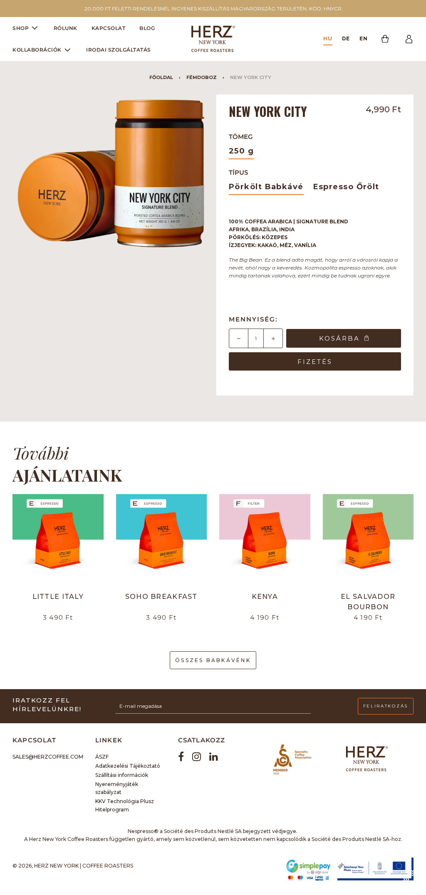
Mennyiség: (253, 319)
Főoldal (161, 77)
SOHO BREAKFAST (161, 597)
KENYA (265, 597)
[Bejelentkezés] (409, 39)
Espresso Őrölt (346, 186)
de (346, 38)
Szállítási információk (121, 775)
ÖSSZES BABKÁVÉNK (213, 660)
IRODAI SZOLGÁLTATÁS (118, 50)
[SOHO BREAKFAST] (161, 539)
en (363, 38)
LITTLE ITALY (58, 597)
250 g (241, 151)
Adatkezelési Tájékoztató (127, 766)
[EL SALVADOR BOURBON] (368, 539)
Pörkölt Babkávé (266, 186)
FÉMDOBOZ (201, 77)
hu (327, 38)
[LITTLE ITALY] (58, 539)
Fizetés (314, 362)
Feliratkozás (385, 706)
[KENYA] (264, 539)
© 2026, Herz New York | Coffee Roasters (72, 866)
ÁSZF (102, 757)
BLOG (147, 28)
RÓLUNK (65, 28)
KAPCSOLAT (109, 28)
